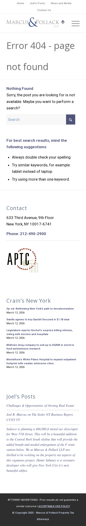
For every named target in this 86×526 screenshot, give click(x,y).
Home (20, 3)
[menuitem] (20, 3)
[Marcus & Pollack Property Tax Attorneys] (35, 23)
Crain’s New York (28, 301)
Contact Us (44, 10)
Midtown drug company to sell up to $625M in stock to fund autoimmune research (40, 347)
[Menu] (73, 23)
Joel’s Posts (37, 3)
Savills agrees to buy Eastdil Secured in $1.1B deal (37, 319)
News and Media (61, 3)
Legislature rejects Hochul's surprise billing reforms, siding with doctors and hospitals (39, 332)
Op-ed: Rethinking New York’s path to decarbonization (40, 308)
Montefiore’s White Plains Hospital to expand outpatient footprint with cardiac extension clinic (41, 361)
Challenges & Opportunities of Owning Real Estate (40, 405)
